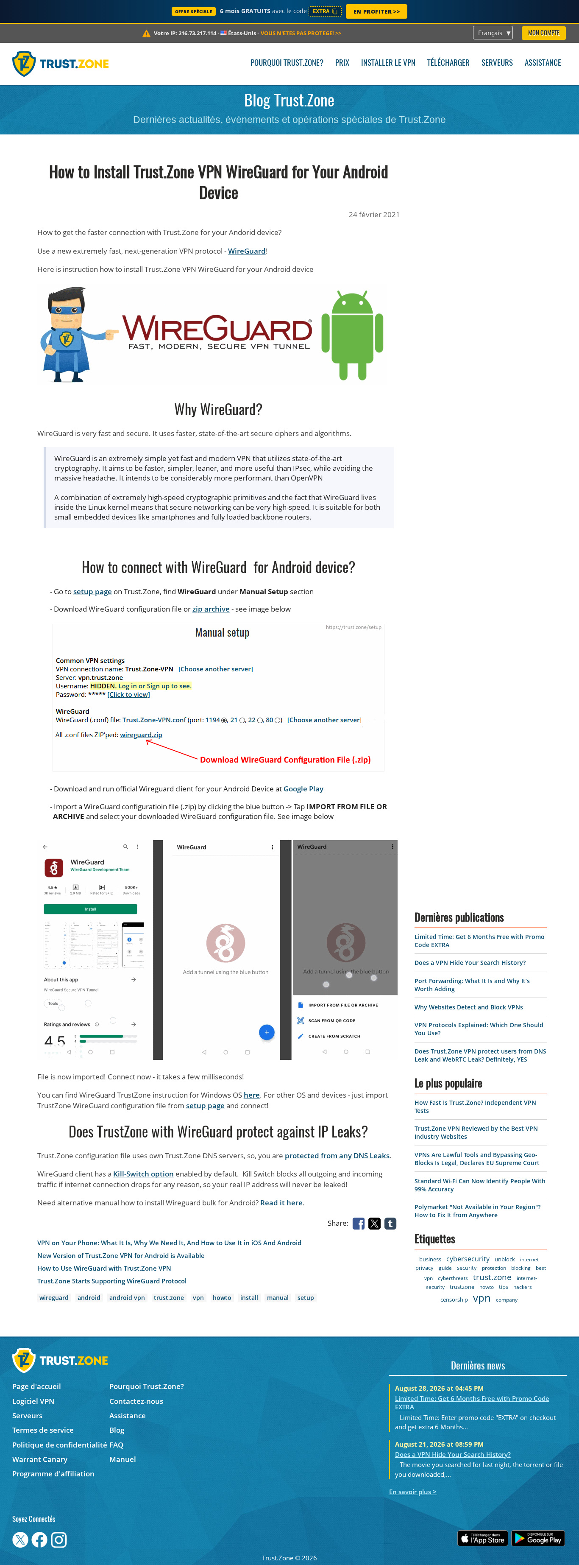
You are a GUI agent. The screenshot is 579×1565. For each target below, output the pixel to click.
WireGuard (247, 251)
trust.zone (169, 1298)
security (467, 1268)
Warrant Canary (39, 1459)
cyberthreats (453, 1278)
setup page (92, 591)
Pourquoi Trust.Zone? (287, 63)
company (507, 1299)
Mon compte (544, 33)
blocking (521, 1268)
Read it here (281, 1202)
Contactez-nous (136, 1401)
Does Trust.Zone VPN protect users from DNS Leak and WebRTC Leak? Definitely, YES (480, 1055)
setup (306, 1298)
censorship (454, 1299)
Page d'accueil (36, 1386)
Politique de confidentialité (59, 1445)
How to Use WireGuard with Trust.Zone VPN (104, 1268)
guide (445, 1268)
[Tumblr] (392, 1222)
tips (503, 1287)
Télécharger (448, 63)
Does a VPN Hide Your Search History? (470, 963)
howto (222, 1298)
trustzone (462, 1287)
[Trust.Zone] (60, 63)
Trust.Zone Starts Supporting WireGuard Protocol (112, 1281)
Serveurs (497, 63)
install (249, 1298)
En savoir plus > (413, 1491)
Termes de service (43, 1430)
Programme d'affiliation (53, 1473)
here (252, 1095)
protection (494, 1268)
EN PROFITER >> (377, 11)
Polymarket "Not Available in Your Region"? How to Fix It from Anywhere (477, 1211)
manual (278, 1298)
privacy (424, 1268)
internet (529, 1259)
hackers (522, 1287)
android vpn (127, 1298)
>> (301, 33)
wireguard (54, 1298)
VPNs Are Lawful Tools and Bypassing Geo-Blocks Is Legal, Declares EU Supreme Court (477, 1159)
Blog (116, 1430)
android (89, 1298)
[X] (376, 1222)
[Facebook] (360, 1222)
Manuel (122, 1459)
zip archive (211, 609)
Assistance (543, 63)
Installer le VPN (388, 63)
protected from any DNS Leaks (337, 1155)
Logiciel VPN (33, 1401)
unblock (505, 1259)
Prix (342, 63)
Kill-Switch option (143, 1174)
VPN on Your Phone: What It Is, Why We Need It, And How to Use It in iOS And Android (169, 1243)
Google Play (303, 789)
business (430, 1259)
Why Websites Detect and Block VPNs (469, 1007)
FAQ (116, 1445)
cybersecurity (468, 1258)
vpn (198, 1298)
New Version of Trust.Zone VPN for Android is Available (121, 1256)
